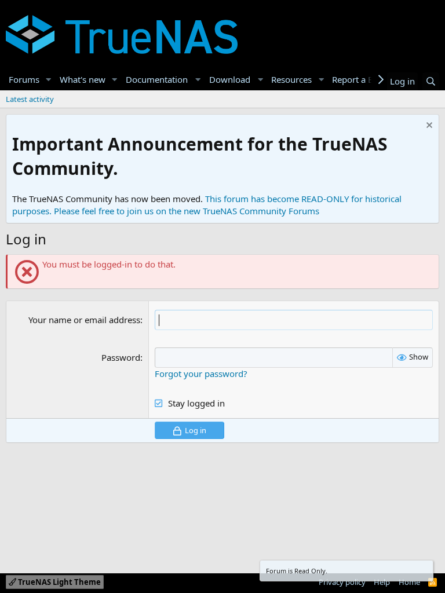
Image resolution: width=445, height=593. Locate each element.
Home (409, 582)
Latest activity (30, 99)
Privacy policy (342, 582)
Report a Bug (358, 79)
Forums (24, 79)
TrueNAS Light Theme (58, 582)
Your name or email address (84, 319)
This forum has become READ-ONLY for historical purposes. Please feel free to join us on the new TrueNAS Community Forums (207, 205)
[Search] (430, 81)
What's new (82, 79)
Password (120, 357)
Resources (291, 79)
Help (382, 582)
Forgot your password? (201, 373)
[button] (49, 79)
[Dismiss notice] (428, 126)
